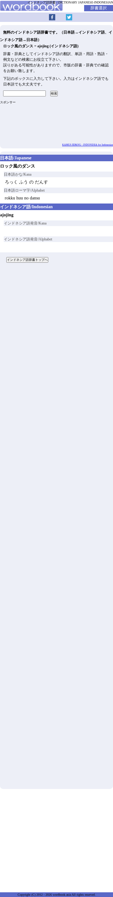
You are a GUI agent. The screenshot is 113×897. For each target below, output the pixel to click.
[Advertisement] (56, 528)
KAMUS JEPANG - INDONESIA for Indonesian (87, 144)
